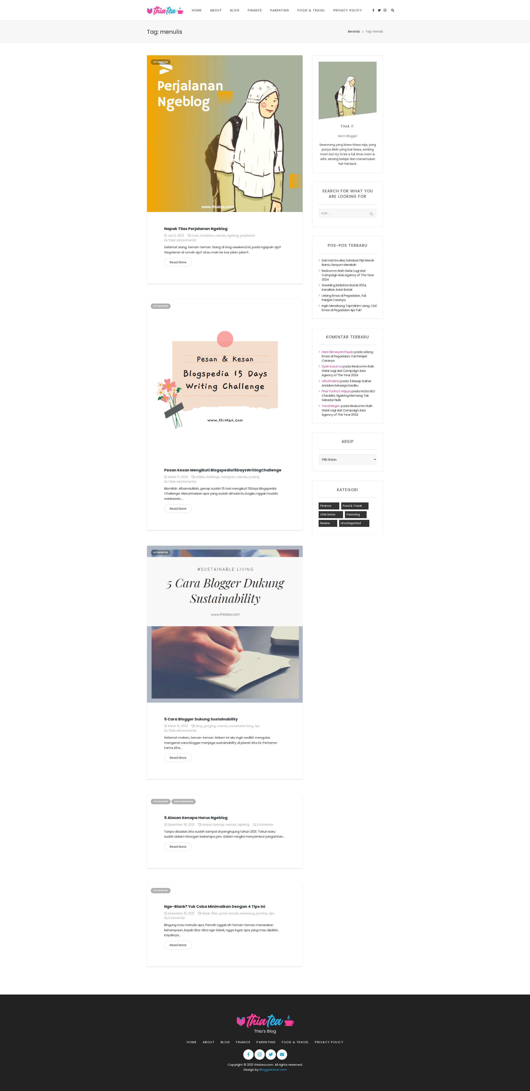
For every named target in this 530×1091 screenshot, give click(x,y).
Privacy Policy (329, 1042)
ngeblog (233, 236)
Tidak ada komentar (182, 240)
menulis (220, 236)
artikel (200, 477)
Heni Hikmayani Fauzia (338, 352)
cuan (195, 236)
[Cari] (393, 10)
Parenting (353, 514)
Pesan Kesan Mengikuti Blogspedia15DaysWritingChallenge (222, 470)
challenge (213, 477)
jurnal (223, 913)
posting (254, 477)
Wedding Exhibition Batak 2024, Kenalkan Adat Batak (344, 287)
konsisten (207, 236)
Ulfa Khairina (331, 381)
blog (199, 726)
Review (325, 523)
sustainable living (241, 726)
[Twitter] (379, 10)
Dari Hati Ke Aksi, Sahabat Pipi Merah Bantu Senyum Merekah (348, 262)
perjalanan (247, 236)
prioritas (261, 913)
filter (214, 913)
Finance (325, 506)
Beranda (354, 32)
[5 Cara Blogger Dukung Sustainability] (225, 624)
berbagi (218, 825)
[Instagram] (385, 10)
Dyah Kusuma (332, 366)
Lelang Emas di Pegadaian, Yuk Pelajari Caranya (344, 297)
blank (206, 913)
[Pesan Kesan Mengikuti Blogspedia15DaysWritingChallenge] (225, 376)
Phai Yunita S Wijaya (336, 391)
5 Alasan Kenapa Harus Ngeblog (196, 817)
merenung (247, 913)
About (208, 1042)
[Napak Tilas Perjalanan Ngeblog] (225, 133)
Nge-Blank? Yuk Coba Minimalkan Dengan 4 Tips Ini (214, 906)
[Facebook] (373, 10)
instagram (228, 477)
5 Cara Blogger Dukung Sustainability (201, 719)
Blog (225, 1042)
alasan (207, 825)
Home (191, 1042)
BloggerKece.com (273, 1070)
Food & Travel (352, 506)
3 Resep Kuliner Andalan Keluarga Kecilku (346, 383)
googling (210, 726)
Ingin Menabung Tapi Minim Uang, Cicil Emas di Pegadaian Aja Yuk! (349, 307)
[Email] (282, 1054)
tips (257, 726)
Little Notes (160, 62)
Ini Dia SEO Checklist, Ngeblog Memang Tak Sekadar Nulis (348, 395)
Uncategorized (183, 801)
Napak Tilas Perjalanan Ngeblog (196, 228)
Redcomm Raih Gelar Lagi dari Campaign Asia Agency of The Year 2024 (348, 275)
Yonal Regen (331, 406)
